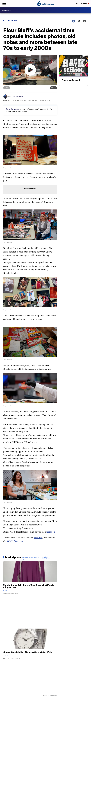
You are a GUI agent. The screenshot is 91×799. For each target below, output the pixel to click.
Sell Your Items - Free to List (30, 558)
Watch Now (81, 3)
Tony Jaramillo (17, 97)
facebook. (50, 531)
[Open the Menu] (4, 3)
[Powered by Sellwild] (53, 695)
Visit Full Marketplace (46, 558)
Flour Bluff (10, 21)
